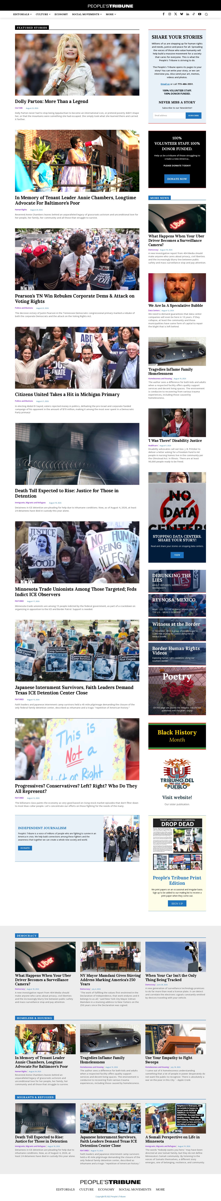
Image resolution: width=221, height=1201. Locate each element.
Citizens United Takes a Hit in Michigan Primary (67, 394)
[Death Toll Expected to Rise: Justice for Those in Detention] (77, 454)
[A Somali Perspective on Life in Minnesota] (175, 1118)
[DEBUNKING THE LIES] (177, 581)
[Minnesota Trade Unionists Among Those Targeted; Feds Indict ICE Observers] (77, 552)
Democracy (153, 250)
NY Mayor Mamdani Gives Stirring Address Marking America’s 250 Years (110, 980)
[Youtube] (200, 14)
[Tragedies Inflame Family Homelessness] (177, 351)
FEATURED (19, 601)
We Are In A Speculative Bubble (175, 305)
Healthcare (153, 445)
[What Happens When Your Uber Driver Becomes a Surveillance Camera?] (177, 218)
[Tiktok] (194, 14)
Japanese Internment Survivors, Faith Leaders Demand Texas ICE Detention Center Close (74, 690)
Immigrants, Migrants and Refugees (30, 503)
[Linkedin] (188, 14)
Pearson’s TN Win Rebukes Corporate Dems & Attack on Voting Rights (75, 298)
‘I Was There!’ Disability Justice (175, 440)
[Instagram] (170, 14)
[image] (177, 774)
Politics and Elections (24, 308)
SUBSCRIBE (193, 115)
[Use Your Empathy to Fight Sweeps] (175, 1039)
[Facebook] (164, 14)
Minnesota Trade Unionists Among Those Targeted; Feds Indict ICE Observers (76, 591)
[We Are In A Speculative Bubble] (177, 287)
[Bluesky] (182, 14)
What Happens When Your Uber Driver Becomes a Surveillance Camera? (176, 240)
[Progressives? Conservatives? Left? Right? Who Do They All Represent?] (77, 749)
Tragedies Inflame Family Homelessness (170, 371)
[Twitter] (176, 14)
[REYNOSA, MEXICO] (177, 605)
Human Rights (21, 210)
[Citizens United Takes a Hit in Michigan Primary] (77, 358)
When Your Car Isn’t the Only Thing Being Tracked (171, 977)
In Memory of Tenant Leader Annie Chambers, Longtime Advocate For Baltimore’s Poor (75, 200)
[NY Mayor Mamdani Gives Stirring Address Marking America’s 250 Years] (110, 957)
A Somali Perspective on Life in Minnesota (172, 1139)
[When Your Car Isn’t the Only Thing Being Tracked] (175, 957)
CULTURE (19, 108)
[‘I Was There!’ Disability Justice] (177, 422)
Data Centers (154, 310)
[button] (206, 14)
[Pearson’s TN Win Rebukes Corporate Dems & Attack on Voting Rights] (77, 259)
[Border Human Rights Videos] (177, 654)
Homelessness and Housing (160, 378)
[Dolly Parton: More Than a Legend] (77, 65)
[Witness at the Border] (177, 629)
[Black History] (177, 736)
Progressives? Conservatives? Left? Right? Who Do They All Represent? (76, 788)
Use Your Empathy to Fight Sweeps (168, 1059)
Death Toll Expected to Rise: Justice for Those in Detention (67, 493)
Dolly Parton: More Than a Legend (51, 101)
